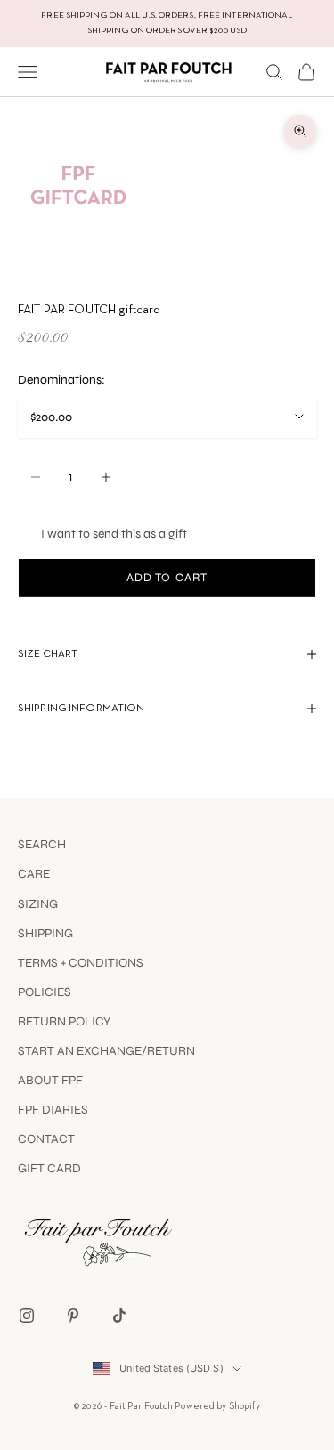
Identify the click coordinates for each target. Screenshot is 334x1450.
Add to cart (166, 578)
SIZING (38, 903)
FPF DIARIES (53, 1109)
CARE (34, 873)
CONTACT (46, 1138)
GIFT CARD (49, 1168)
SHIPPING (45, 933)
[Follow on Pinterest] (73, 1315)
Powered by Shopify (217, 1406)
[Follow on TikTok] (119, 1315)
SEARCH (42, 844)
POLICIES (44, 992)
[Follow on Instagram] (27, 1315)
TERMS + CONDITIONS (80, 962)
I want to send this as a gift (114, 533)
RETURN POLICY (64, 1021)
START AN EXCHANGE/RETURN (106, 1050)
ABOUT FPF (50, 1080)
